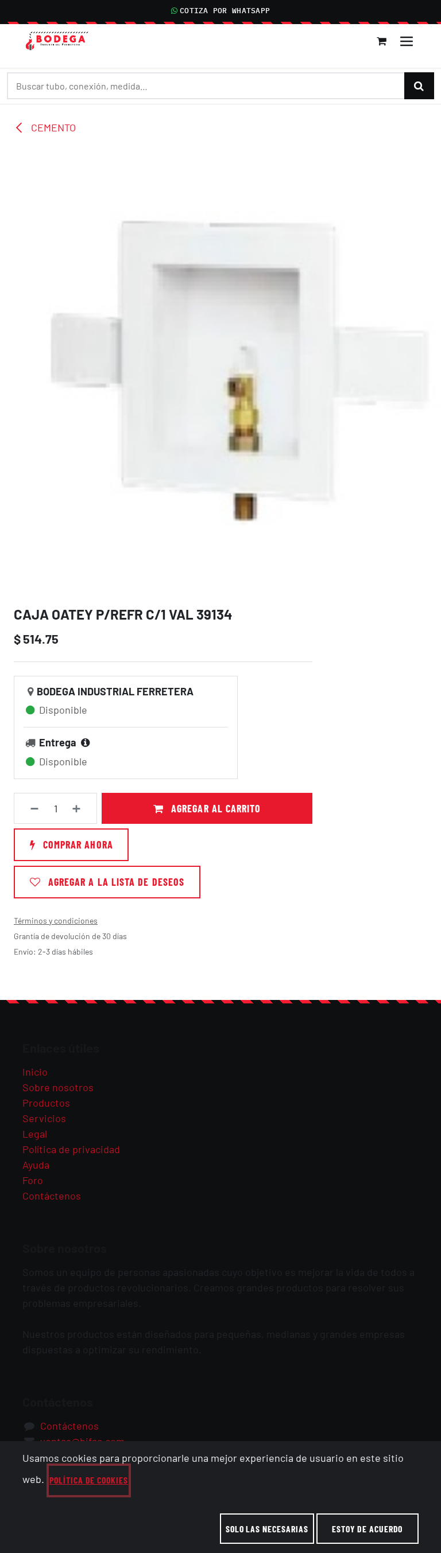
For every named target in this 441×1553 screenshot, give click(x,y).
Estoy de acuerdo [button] (367, 1528)
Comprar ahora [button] (76, 844)
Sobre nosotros (58, 1087)
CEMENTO (52, 127)
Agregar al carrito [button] (214, 808)
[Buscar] (419, 85)
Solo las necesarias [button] (267, 1528)
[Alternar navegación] (406, 41)
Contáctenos (51, 1195)
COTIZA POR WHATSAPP (225, 10)
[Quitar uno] (29, 808)
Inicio (35, 1071)
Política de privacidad (71, 1149)
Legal (34, 1133)
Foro (32, 1180)
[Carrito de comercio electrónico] (381, 41)
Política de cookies (88, 1479)
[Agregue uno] (82, 808)
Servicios (44, 1118)
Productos (46, 1102)
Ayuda (35, 1164)
